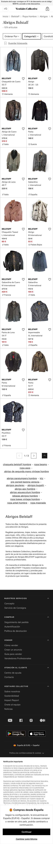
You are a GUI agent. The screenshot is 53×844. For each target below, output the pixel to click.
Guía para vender (13, 654)
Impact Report (11, 700)
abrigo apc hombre (25, 489)
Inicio (5, 16)
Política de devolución (15, 631)
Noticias (8, 709)
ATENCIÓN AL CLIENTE (15, 668)
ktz (41, 478)
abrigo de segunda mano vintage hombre (26, 471)
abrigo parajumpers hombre (22, 478)
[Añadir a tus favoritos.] (23, 78)
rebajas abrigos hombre (25, 496)
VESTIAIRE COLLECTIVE (16, 686)
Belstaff (15, 16)
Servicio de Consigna (15, 607)
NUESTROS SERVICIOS (15, 598)
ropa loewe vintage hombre (25, 499)
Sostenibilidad (11, 695)
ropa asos (25, 468)
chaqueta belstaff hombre (17, 464)
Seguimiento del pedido (16, 622)
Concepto (9, 603)
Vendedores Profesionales (17, 658)
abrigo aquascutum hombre (25, 492)
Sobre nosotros (12, 691)
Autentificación (12, 626)
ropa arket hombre (17, 503)
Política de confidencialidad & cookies (25, 753)
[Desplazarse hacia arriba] (44, 455)
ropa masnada (38, 503)
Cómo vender (11, 645)
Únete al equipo (12, 704)
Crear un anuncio (13, 649)
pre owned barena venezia (25, 482)
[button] (47, 9)
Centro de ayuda (12, 672)
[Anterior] (19, 455)
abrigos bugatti (35, 485)
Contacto (9, 677)
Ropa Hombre (29, 16)
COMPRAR (9, 617)
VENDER (8, 640)
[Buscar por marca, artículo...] (5, 8)
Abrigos (44, 16)
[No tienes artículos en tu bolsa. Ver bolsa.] (47, 9)
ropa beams (40, 464)
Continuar (27, 831)
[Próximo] (33, 455)
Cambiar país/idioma (26, 839)
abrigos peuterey (15, 485)
